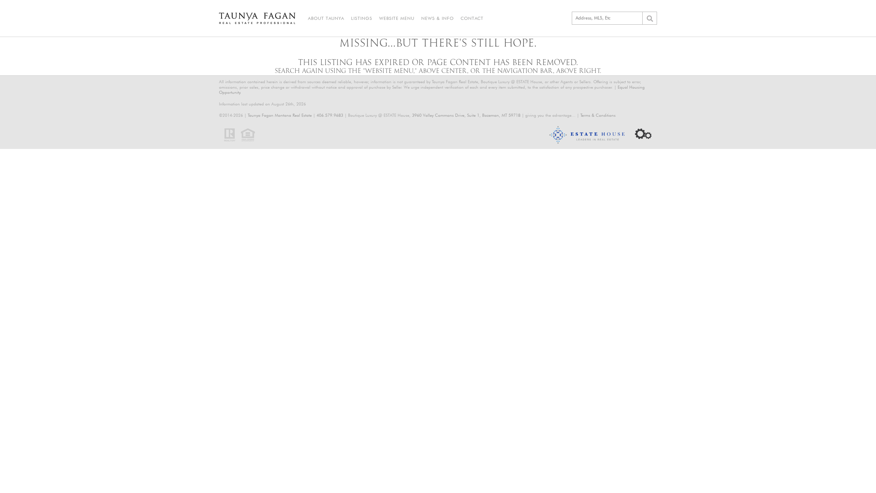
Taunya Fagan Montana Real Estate (280, 115)
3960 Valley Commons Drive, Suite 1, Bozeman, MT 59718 (466, 115)
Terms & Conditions (598, 115)
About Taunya (326, 18)
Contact (472, 18)
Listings (361, 18)
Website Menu (396, 18)
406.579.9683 (330, 115)
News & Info (437, 18)
